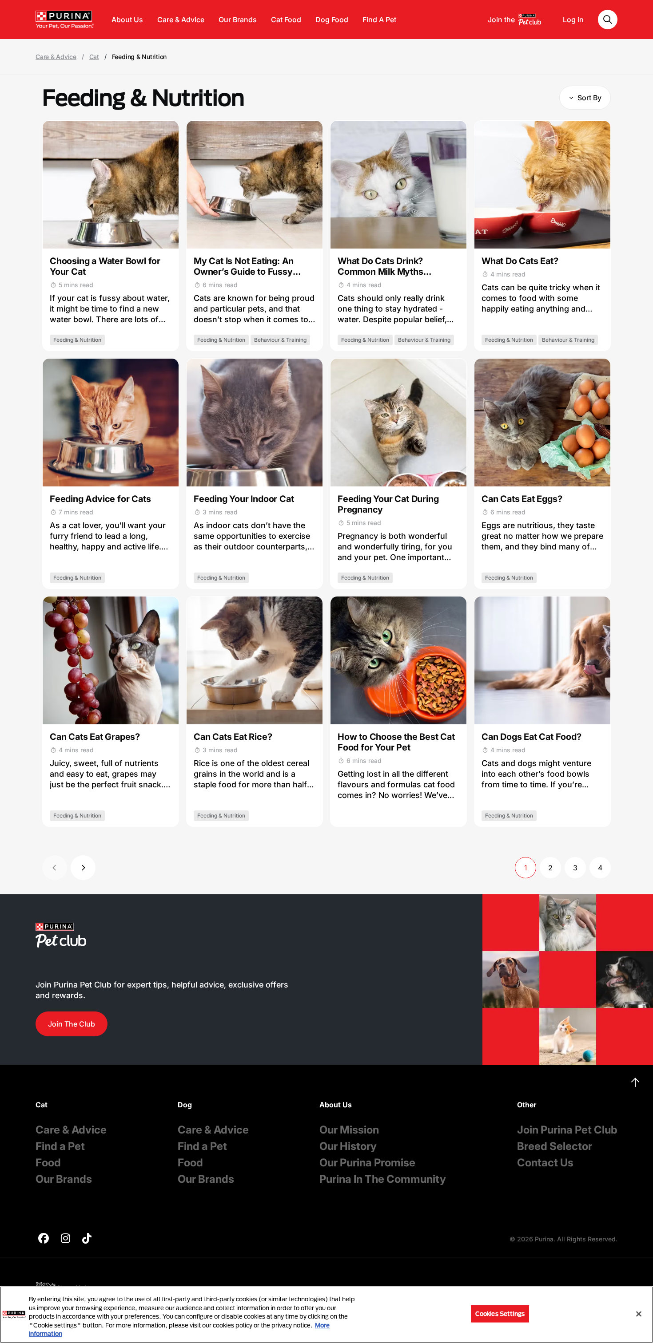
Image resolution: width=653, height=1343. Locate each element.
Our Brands (238, 19)
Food (48, 1162)
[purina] (43, 1239)
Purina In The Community (382, 1179)
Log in (573, 19)
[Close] (639, 1314)
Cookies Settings (500, 1313)
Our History (348, 1146)
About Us (127, 19)
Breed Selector (554, 1146)
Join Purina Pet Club (567, 1129)
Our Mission (349, 1129)
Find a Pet (60, 1146)
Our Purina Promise (367, 1162)
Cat (94, 56)
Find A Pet (379, 19)
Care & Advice (180, 19)
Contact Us (545, 1162)
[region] (326, 1314)
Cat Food (286, 19)
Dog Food (331, 19)
